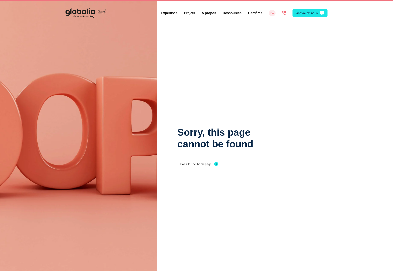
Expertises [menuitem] (169, 13)
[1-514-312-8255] (284, 13)
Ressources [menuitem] (232, 13)
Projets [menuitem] (189, 13)
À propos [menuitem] (209, 13)
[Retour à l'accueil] (86, 13)
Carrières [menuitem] (255, 13)
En (272, 13)
